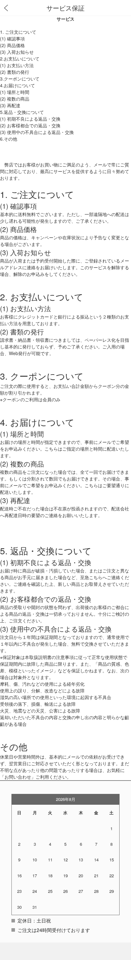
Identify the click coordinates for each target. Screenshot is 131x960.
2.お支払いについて (19, 58)
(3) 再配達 (10, 105)
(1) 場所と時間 (14, 92)
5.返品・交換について (22, 112)
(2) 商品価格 (12, 45)
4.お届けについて (17, 85)
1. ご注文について (18, 32)
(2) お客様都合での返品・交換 (30, 125)
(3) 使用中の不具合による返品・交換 (37, 132)
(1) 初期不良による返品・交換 (30, 119)
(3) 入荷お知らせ (17, 52)
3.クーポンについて (19, 78)
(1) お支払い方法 (17, 65)
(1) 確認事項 (12, 38)
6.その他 (8, 139)
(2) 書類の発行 (14, 72)
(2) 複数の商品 (14, 98)
